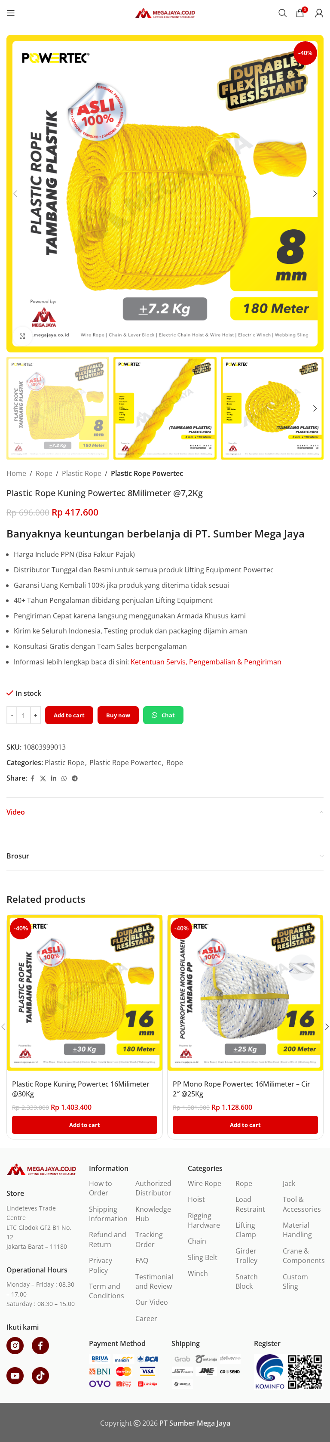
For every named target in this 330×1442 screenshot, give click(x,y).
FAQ (141, 1260)
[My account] (319, 13)
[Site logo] (165, 12)
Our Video (151, 1302)
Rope (44, 473)
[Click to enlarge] (22, 336)
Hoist (196, 1199)
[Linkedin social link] (54, 778)
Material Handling (297, 1229)
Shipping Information (108, 1213)
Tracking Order (149, 1239)
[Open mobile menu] (10, 13)
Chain (197, 1241)
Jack (289, 1183)
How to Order (100, 1188)
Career (146, 1318)
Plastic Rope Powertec (147, 473)
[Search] (282, 13)
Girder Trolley (246, 1255)
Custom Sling (295, 1281)
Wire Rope (204, 1183)
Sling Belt (202, 1257)
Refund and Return (107, 1239)
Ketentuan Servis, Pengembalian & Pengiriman (206, 662)
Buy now (118, 715)
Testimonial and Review (154, 1281)
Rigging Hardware (204, 1220)
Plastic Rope (81, 473)
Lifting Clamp (245, 1229)
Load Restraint (250, 1204)
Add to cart (69, 715)
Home (16, 473)
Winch (198, 1273)
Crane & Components (304, 1255)
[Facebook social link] (32, 778)
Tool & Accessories (302, 1204)
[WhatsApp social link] (64, 778)
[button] (15, 193)
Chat (168, 715)
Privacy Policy (100, 1265)
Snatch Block (246, 1281)
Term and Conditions (106, 1290)
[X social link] (43, 778)
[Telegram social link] (74, 778)
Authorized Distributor (153, 1188)
